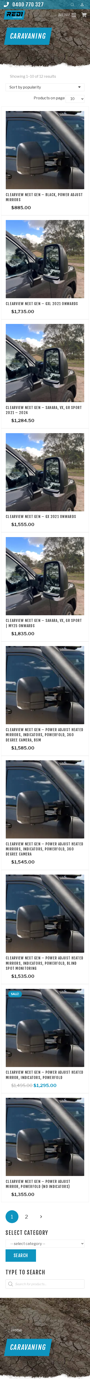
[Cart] (84, 15)
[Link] (14, 15)
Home (16, 1330)
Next (40, 1216)
